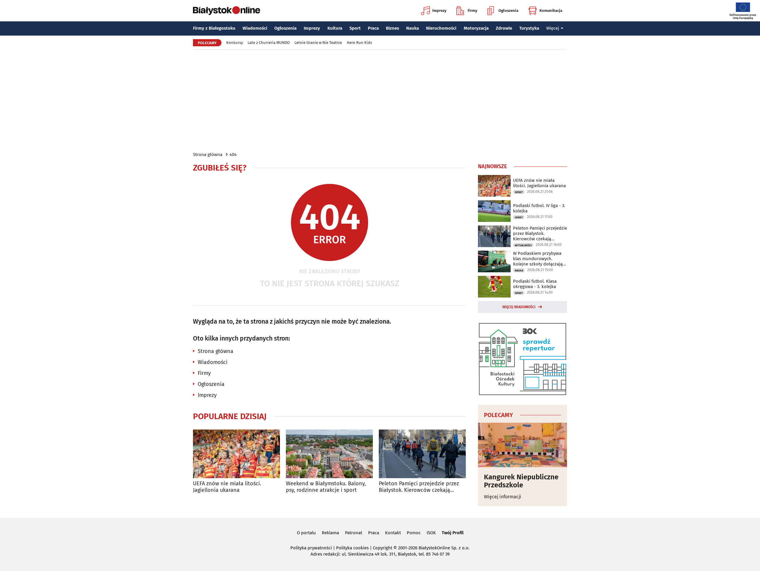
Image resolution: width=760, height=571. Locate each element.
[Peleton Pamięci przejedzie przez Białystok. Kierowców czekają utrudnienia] (422, 454)
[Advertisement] (380, 100)
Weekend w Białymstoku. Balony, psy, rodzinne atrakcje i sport (326, 487)
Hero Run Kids (359, 42)
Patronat (353, 532)
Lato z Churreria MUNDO (269, 42)
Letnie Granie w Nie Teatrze (318, 42)
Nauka (412, 28)
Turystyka (529, 28)
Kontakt (393, 532)
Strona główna (207, 154)
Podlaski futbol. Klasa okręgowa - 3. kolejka (535, 284)
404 (233, 154)
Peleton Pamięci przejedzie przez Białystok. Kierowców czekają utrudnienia (419, 487)
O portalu (306, 532)
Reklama (330, 532)
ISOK (431, 532)
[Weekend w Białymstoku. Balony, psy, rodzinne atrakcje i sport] (329, 454)
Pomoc (414, 532)
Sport (355, 28)
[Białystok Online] (226, 10)
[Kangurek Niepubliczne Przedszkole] (522, 445)
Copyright (382, 548)
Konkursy (234, 42)
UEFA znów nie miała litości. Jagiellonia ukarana (227, 487)
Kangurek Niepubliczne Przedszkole (521, 481)
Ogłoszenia (508, 10)
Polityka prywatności (311, 548)
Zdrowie (504, 28)
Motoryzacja (476, 28)
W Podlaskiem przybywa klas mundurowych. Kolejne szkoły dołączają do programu (538, 259)
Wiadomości (255, 28)
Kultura (334, 28)
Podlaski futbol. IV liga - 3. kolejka (539, 208)
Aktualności (523, 245)
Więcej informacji (502, 497)
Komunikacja (550, 10)
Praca (373, 28)
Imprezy (439, 10)
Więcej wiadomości (519, 307)
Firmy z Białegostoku (214, 28)
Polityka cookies (352, 548)
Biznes (392, 28)
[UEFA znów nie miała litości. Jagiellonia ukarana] (236, 454)
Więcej (552, 28)
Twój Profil (452, 532)
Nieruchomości (441, 28)
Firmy (472, 10)
